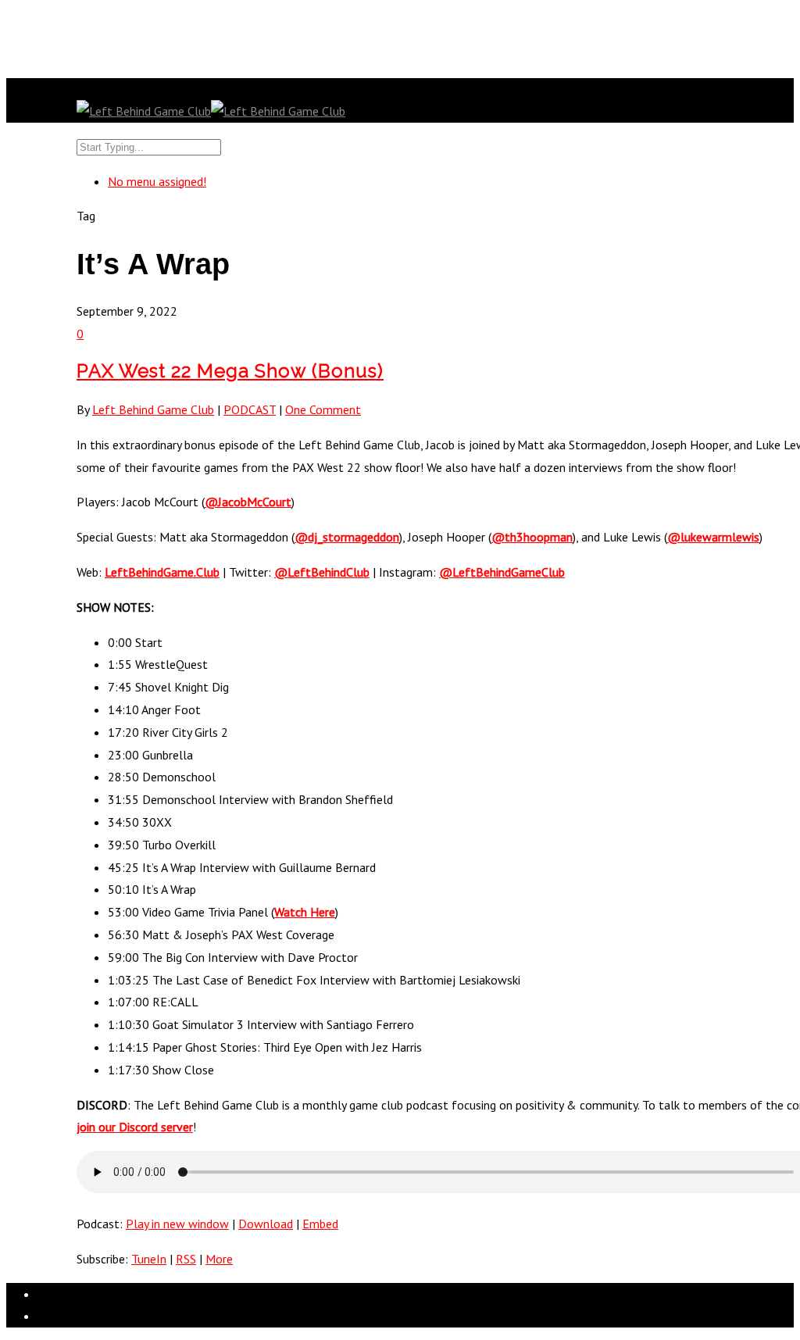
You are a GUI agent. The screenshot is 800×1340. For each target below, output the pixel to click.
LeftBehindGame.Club (162, 572)
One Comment (323, 409)
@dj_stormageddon (347, 537)
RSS (186, 1259)
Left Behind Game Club (153, 409)
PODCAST (249, 409)
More (219, 1259)
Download (265, 1223)
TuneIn (148, 1259)
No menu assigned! (157, 181)
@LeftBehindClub (322, 572)
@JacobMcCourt (248, 501)
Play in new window (177, 1223)
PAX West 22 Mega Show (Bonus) (230, 370)
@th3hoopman (532, 537)
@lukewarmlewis (713, 537)
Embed (320, 1223)
